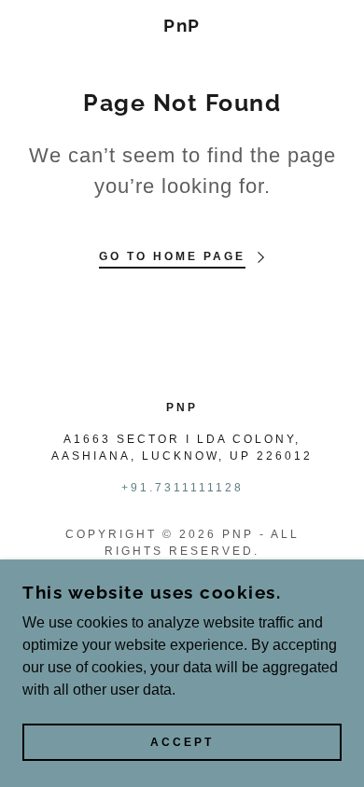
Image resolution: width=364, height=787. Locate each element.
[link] (182, 25)
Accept (182, 742)
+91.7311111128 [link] (182, 487)
